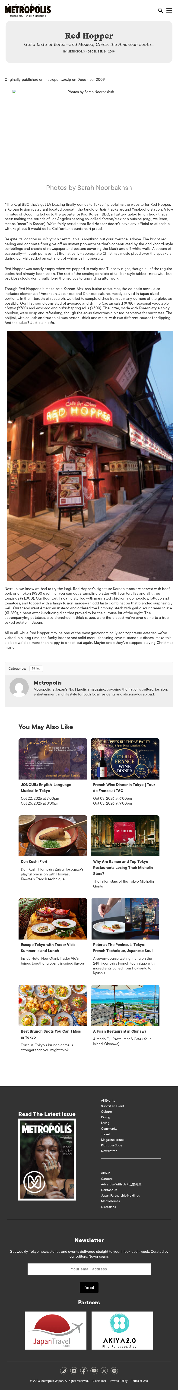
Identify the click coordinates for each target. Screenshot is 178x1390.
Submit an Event (112, 1106)
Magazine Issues (112, 1139)
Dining (36, 668)
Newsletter (109, 1151)
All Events (108, 1100)
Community (109, 1128)
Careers (106, 1178)
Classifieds (108, 1207)
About (105, 1173)
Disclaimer (99, 1380)
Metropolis (76, 51)
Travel (105, 1134)
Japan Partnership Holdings (120, 1195)
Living (105, 1123)
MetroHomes (110, 1201)
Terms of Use (139, 1380)
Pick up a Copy (111, 1145)
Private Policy (118, 1380)
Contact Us (109, 1190)
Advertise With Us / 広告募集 (121, 1184)
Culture (106, 1111)
